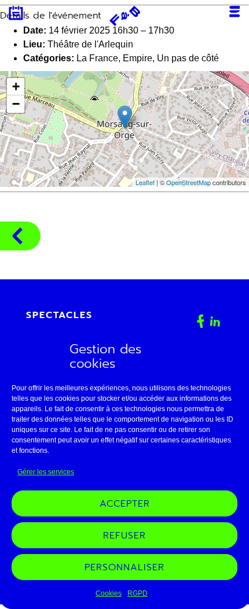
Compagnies (20, 236)
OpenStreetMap (188, 182)
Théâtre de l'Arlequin (90, 44)
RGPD (137, 593)
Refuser (124, 535)
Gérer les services (45, 472)
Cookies (109, 593)
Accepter (125, 504)
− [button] (16, 104)
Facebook (200, 321)
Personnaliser (124, 567)
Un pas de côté (188, 58)
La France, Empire (114, 58)
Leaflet (145, 182)
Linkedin (215, 321)
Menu (234, 11)
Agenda (16, 13)
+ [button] (16, 86)
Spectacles (59, 315)
